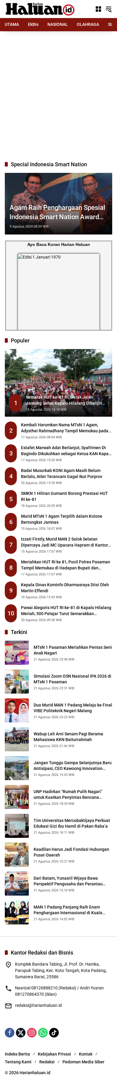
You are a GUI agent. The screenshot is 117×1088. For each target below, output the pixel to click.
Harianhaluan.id (35, 1072)
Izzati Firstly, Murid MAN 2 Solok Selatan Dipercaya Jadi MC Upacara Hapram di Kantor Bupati (64, 542)
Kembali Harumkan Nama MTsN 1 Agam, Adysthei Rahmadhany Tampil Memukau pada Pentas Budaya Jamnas (64, 428)
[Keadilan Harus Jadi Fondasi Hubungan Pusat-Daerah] (17, 855)
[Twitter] (21, 1032)
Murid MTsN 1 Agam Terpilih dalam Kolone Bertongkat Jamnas (61, 519)
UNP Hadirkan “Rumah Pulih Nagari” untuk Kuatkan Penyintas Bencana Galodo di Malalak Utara (68, 795)
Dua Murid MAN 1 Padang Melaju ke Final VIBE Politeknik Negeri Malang (73, 708)
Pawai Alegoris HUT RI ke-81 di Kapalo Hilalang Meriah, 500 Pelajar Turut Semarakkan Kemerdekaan (66, 611)
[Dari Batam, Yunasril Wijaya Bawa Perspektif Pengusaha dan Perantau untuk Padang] (17, 884)
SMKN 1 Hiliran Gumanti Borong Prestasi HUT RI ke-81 (64, 496)
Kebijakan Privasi (54, 1054)
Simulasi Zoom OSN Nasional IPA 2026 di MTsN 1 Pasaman (72, 679)
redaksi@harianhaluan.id (38, 1005)
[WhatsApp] (43, 1032)
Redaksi (47, 1061)
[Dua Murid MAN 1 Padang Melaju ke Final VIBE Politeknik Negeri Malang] (17, 710)
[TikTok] (54, 1032)
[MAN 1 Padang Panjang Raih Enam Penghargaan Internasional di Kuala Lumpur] (17, 912)
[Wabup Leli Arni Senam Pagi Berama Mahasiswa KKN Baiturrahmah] (17, 739)
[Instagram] (32, 1032)
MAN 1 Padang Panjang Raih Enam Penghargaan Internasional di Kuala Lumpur (68, 910)
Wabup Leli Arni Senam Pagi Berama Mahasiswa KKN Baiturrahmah (68, 736)
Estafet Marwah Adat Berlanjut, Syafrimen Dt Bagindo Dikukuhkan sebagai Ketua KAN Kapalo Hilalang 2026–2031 (66, 451)
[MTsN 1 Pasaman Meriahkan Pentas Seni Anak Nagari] (17, 653)
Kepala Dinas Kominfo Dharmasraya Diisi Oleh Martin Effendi (65, 587)
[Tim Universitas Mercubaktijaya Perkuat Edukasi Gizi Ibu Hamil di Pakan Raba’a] (17, 826)
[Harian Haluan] (41, 8)
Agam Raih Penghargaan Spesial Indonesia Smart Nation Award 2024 (57, 213)
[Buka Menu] (98, 9)
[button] (108, 9)
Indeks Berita (17, 1054)
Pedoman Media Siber (83, 1061)
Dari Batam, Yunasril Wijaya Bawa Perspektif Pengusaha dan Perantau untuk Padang (68, 881)
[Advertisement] (58, 96)
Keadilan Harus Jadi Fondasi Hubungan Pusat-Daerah (71, 852)
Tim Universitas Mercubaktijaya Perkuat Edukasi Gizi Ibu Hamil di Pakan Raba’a (72, 823)
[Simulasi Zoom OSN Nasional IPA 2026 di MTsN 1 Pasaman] (17, 682)
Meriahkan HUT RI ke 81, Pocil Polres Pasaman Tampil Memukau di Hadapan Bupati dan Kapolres (65, 565)
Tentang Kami (18, 1061)
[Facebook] (9, 1032)
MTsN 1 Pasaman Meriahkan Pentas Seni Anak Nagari (73, 650)
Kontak (85, 1054)
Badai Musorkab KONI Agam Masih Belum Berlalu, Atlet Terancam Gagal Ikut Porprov (61, 473)
